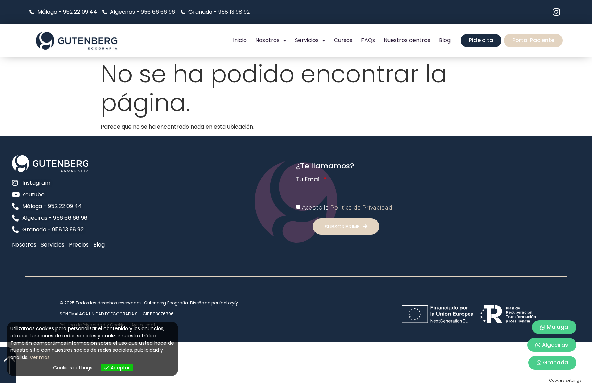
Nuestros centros (407, 40)
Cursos (343, 40)
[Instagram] (557, 12)
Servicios (307, 40)
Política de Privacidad (361, 207)
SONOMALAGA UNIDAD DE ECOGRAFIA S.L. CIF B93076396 (117, 314)
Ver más (40, 357)
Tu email (309, 179)
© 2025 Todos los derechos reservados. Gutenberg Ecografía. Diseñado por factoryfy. (149, 303)
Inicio (240, 40)
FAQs (368, 40)
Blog (445, 40)
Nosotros (267, 40)
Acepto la (347, 207)
